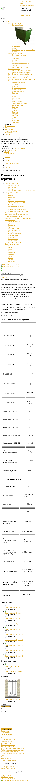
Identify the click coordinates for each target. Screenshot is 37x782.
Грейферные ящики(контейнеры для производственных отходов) (20, 76)
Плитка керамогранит (19, 55)
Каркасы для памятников (20, 62)
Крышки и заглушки (19, 88)
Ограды (15, 65)
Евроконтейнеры (17, 25)
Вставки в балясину (18, 82)
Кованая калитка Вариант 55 (14, 656)
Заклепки (15, 84)
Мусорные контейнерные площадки (12, 753)
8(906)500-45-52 (11, 153)
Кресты (14, 60)
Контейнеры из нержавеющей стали (20, 74)
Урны (14, 117)
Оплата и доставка (11, 131)
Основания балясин (18, 95)
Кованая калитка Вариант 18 (14, 634)
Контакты (8, 134)
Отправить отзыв (6, 729)
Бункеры (15, 48)
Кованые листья (17, 89)
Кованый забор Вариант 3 (13, 666)
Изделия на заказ (10, 126)
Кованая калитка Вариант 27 (14, 607)
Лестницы (15, 120)
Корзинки (15, 86)
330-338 (22, 3)
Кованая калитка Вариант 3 (13, 699)
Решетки (15, 115)
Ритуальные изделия (15, 53)
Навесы (14, 119)
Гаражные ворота (14, 69)
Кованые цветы (17, 100)
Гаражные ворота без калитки (22, 72)
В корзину (4, 277)
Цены (6, 127)
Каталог (7, 21)
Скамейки (15, 58)
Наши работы (9, 129)
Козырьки (15, 114)
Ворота (14, 108)
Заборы (14, 110)
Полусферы (16, 98)
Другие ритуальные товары (21, 63)
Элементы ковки (14, 81)
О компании (9, 133)
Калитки (15, 112)
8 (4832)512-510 (12, 150)
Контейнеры (16, 46)
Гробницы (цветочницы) (20, 67)
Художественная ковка (15, 105)
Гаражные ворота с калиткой (21, 70)
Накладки (15, 93)
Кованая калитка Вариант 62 (14, 645)
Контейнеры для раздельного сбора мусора (22, 190)
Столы (14, 57)
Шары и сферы (17, 101)
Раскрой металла (6, 758)
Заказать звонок (25, 15)
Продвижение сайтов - (8, 778)
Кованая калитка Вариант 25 (14, 650)
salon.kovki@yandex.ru (27, 5)
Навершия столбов (18, 91)
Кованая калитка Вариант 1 (13, 613)
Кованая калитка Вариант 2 (13, 624)
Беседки (15, 107)
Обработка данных (7, 777)
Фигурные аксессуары (19, 103)
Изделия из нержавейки (8, 760)
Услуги (3, 755)
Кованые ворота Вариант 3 (13, 671)
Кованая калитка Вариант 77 (14, 629)
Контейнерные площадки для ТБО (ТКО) (22, 79)
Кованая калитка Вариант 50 (14, 640)
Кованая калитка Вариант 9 (13, 618)
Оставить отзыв (6, 706)
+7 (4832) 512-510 (25, 1)
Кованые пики (17, 96)
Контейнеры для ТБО (15, 23)
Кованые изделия (6, 757)
